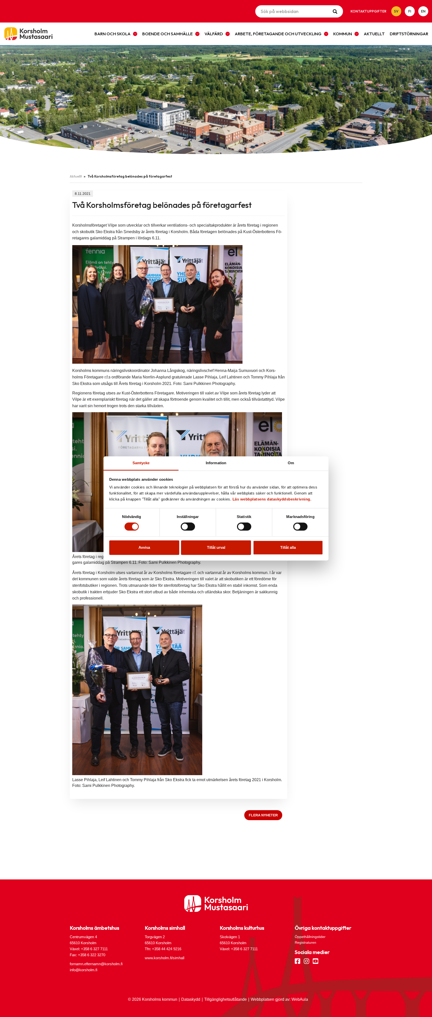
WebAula (300, 999)
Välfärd (213, 33)
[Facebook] (297, 960)
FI (409, 11)
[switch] (188, 527)
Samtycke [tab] (141, 463)
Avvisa (144, 547)
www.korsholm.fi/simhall (164, 958)
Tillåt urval (216, 547)
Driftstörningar (409, 33)
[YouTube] (315, 960)
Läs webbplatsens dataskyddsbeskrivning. (272, 499)
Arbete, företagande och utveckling (278, 33)
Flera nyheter (263, 815)
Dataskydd (190, 999)
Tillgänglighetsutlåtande (225, 999)
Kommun (342, 33)
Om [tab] (291, 463)
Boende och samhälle (167, 33)
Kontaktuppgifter (368, 11)
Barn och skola (112, 33)
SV (396, 11)
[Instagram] (306, 960)
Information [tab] (216, 463)
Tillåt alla (288, 547)
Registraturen (305, 942)
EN (423, 11)
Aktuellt (374, 33)
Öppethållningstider (310, 937)
